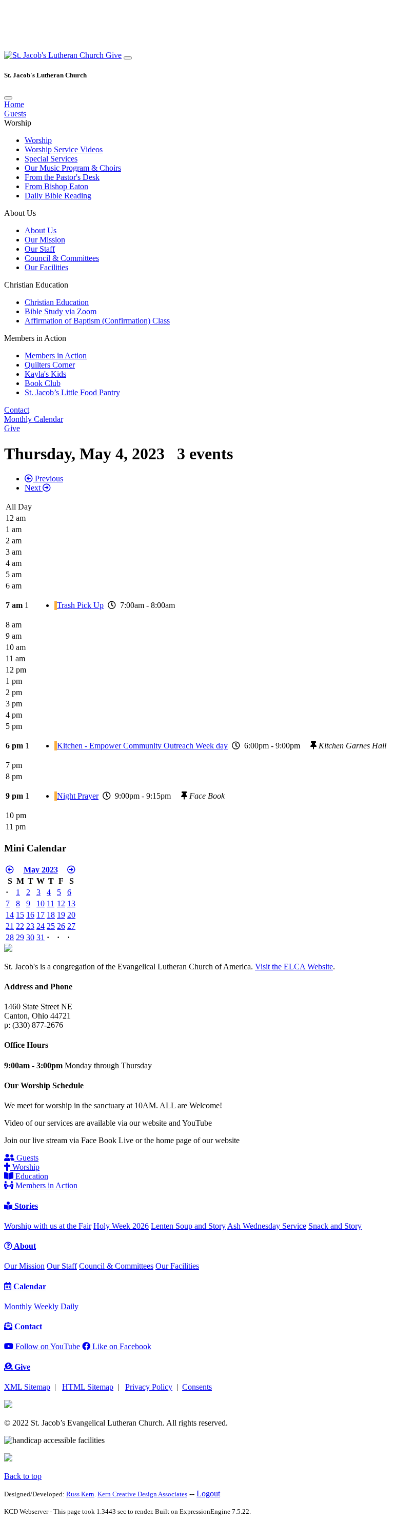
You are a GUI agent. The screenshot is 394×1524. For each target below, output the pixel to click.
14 (10, 914)
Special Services (51, 158)
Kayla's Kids (45, 374)
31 (40, 937)
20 (71, 914)
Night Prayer (77, 795)
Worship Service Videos (64, 149)
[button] (55, 55)
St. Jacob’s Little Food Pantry (72, 392)
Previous (48, 478)
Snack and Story (335, 1226)
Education (30, 1176)
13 (71, 903)
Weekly (46, 1306)
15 (20, 914)
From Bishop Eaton (56, 186)
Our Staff (40, 249)
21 (10, 926)
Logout (208, 1493)
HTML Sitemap (87, 1387)
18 (51, 914)
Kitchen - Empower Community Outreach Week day (142, 745)
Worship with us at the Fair (47, 1226)
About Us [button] (20, 213)
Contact (16, 409)
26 (61, 926)
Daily (69, 1306)
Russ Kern (80, 1494)
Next (34, 487)
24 (40, 926)
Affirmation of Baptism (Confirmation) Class (97, 320)
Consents (197, 1387)
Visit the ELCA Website (294, 966)
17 (40, 914)
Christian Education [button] (36, 284)
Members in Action (56, 355)
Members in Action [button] (35, 338)
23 (30, 926)
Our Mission (45, 239)
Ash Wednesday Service (266, 1226)
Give (114, 55)
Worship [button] (17, 122)
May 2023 (41, 869)
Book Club (43, 383)
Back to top (23, 1476)
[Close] (8, 97)
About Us (40, 230)
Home (14, 104)
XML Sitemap (27, 1387)
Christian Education (57, 302)
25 (51, 926)
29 (20, 937)
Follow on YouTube (46, 1346)
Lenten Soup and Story (188, 1226)
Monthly (18, 1306)
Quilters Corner (50, 364)
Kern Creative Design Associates (142, 1494)
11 (50, 903)
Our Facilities (46, 267)
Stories (25, 1206)
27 (71, 926)
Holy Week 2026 (121, 1226)
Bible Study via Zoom (60, 311)
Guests (15, 113)
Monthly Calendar (33, 419)
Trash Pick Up (80, 605)
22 (20, 926)
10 (40, 903)
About (24, 1246)
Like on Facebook (120, 1346)
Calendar (28, 1286)
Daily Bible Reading (58, 195)
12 (61, 903)
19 (61, 914)
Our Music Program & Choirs (73, 168)
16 (30, 914)
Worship (38, 140)
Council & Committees (62, 258)
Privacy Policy (148, 1387)
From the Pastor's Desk (62, 177)
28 (10, 937)
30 (30, 937)
